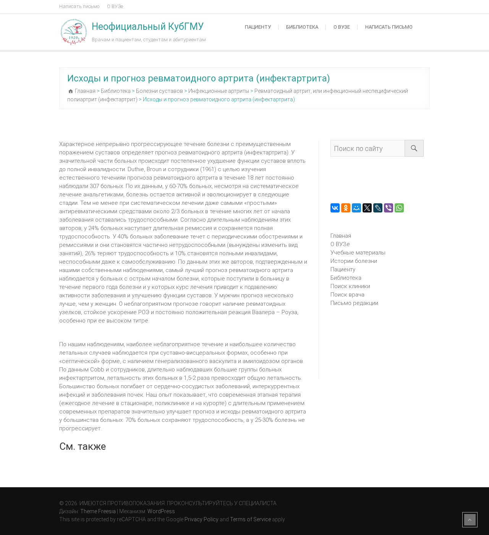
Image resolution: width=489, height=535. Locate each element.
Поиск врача (347, 294)
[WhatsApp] (399, 207)
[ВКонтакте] (335, 207)
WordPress (161, 511)
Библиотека (302, 27)
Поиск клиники (350, 286)
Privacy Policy (202, 519)
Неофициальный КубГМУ (148, 26)
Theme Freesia (98, 511)
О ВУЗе (115, 6)
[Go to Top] (470, 519)
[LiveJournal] (377, 207)
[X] (367, 207)
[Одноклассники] (345, 207)
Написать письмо (79, 6)
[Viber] (388, 207)
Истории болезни (353, 261)
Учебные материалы (357, 252)
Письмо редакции (354, 303)
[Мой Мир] (356, 207)
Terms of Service (250, 519)
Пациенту (258, 27)
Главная (340, 235)
